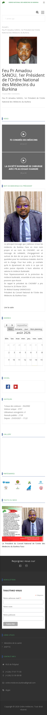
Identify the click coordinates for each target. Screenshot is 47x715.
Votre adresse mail (12, 598)
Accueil (4, 27)
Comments (16, 94)
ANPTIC (7, 647)
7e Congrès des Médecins (23, 140)
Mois (10, 329)
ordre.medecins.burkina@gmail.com (20, 682)
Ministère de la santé (13, 643)
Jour (26, 329)
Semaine (18, 329)
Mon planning (36, 329)
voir (23, 134)
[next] (12, 325)
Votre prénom (9, 615)
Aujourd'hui (22, 325)
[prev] (6, 325)
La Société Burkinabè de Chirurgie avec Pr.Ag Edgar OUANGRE (23, 167)
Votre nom (7, 606)
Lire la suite (9, 307)
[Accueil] (23, 2)
